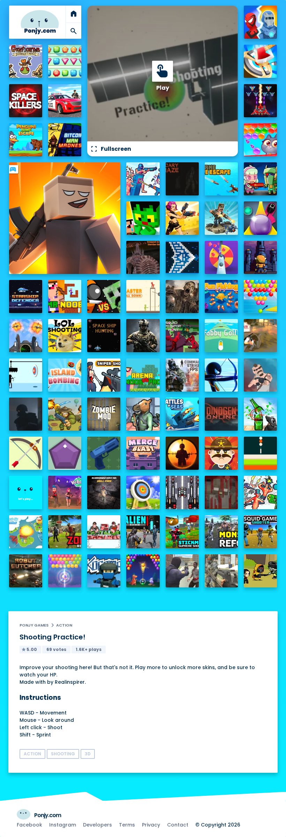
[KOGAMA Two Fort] (103, 570)
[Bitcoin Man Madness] (64, 139)
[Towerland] (260, 257)
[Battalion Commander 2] (103, 531)
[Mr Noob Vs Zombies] (64, 296)
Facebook (29, 824)
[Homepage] (39, 22)
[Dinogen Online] (221, 414)
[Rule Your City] (260, 335)
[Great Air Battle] (25, 531)
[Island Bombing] (64, 375)
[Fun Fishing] (221, 296)
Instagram (62, 824)
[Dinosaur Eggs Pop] (142, 570)
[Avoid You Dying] (25, 375)
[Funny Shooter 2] (260, 492)
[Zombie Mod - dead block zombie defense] (103, 414)
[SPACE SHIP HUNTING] (103, 335)
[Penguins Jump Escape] (25, 139)
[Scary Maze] (182, 178)
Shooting (63, 754)
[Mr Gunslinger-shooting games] (182, 218)
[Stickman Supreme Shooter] (182, 531)
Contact (177, 824)
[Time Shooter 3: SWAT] (142, 178)
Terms (127, 824)
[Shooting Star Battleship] (182, 257)
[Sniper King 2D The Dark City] (182, 453)
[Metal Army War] (260, 178)
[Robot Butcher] (25, 570)
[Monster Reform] (221, 531)
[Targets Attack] (25, 453)
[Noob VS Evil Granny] (221, 492)
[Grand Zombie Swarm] (182, 570)
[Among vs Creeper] (103, 296)
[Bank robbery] (142, 414)
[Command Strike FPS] (182, 375)
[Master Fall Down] (142, 296)
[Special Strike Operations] (221, 570)
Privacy (151, 824)
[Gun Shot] (103, 453)
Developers (97, 824)
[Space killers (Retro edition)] (25, 100)
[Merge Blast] (142, 453)
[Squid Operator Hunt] (182, 335)
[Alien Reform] (142, 531)
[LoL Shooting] (64, 335)
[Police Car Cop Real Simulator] (64, 100)
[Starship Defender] (25, 296)
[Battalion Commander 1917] (64, 414)
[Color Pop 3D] (221, 257)
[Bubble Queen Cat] (64, 570)
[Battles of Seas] (182, 414)
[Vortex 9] (64, 492)
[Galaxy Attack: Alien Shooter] (260, 100)
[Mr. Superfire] (221, 218)
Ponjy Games (34, 625)
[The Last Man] (25, 414)
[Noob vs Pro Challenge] (142, 218)
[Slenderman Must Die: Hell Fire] (103, 492)
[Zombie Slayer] (260, 570)
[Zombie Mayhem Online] (182, 296)
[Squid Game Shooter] (260, 531)
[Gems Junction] (64, 61)
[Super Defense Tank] (182, 492)
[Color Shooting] (260, 453)
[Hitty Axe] (260, 61)
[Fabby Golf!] (221, 335)
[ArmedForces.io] (142, 335)
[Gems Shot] (64, 453)
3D (88, 754)
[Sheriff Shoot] (221, 453)
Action (64, 625)
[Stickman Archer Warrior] (221, 375)
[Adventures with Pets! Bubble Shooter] (260, 139)
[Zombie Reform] (64, 531)
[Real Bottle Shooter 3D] (260, 414)
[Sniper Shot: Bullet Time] (103, 375)
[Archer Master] (142, 492)
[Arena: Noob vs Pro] (142, 375)
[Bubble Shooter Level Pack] (260, 296)
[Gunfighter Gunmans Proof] (25, 61)
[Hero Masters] (260, 22)
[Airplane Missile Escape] (221, 178)
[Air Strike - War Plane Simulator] (25, 335)
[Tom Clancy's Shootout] (25, 492)
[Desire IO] (260, 375)
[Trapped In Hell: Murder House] (142, 257)
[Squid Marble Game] (260, 218)
